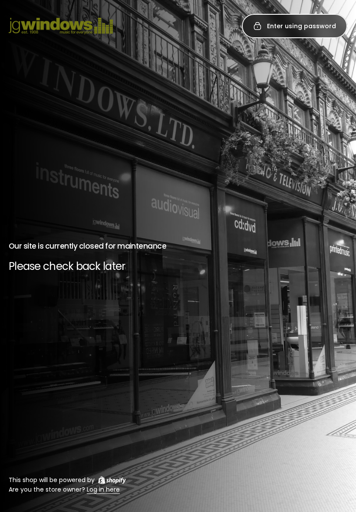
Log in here (103, 490)
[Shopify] (112, 480)
